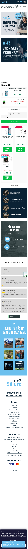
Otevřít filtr (14, 121)
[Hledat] (17, 1)
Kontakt (14, 446)
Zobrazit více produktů (13, 109)
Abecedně (12, 117)
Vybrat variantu (7, 149)
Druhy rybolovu (14, 412)
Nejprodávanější (4, 117)
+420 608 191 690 (17, 247)
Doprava (14, 444)
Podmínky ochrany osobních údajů (14, 439)
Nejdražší (18, 114)
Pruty (14, 425)
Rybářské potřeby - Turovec (14, 455)
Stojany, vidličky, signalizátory (14, 427)
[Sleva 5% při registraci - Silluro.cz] (14, 50)
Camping (14, 407)
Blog (14, 448)
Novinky (14, 450)
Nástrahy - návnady (14, 416)
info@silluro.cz (17, 239)
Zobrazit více (14, 316)
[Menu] (24, 1)
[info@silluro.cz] (8, 239)
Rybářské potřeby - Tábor (14, 453)
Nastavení (13, 540)
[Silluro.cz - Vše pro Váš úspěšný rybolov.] (14, 383)
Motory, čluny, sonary (14, 414)
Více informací (22, 537)
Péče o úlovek (14, 423)
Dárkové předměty (14, 410)
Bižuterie (14, 405)
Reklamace (14, 442)
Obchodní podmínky (14, 437)
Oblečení (14, 421)
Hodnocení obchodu (14, 262)
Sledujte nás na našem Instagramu (14, 330)
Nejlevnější (11, 114)
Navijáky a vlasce (14, 419)
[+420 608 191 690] (7, 247)
